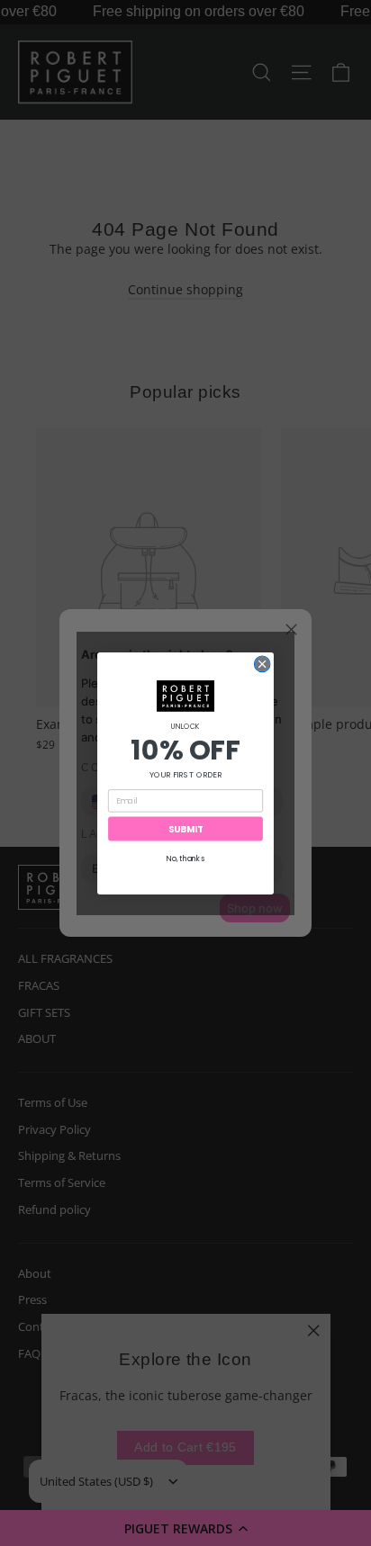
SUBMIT (186, 828)
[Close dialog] (262, 664)
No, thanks (185, 858)
